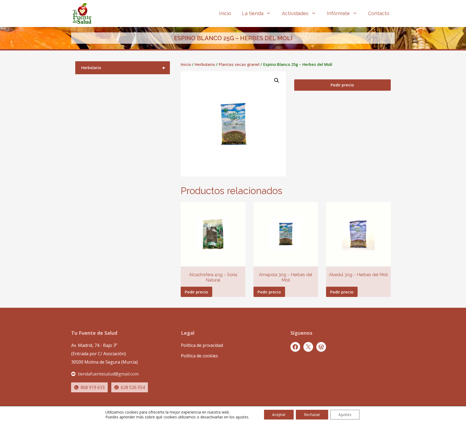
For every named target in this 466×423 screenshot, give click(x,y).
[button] (277, 80)
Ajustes (344, 414)
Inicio (225, 13)
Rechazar (312, 414)
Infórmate (338, 13)
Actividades (295, 13)
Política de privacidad (202, 345)
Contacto (378, 13)
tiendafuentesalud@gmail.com (108, 374)
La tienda (252, 13)
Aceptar (279, 414)
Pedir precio (342, 84)
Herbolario (205, 64)
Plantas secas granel (239, 64)
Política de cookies (199, 356)
